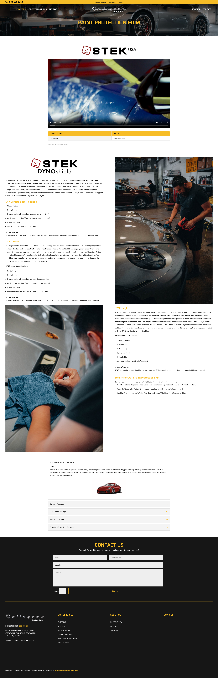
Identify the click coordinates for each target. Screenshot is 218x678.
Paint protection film (67, 638)
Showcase (195, 9)
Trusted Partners (38, 9)
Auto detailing (64, 630)
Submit (115, 591)
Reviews (53, 9)
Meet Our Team (116, 622)
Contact (207, 9)
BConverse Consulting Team (66, 670)
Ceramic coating (65, 634)
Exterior (62, 622)
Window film (63, 643)
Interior (61, 626)
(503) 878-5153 (24, 626)
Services (19, 9)
